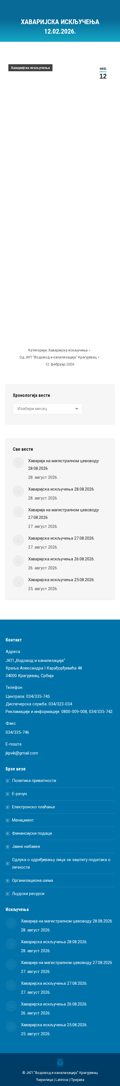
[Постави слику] (18, 462)
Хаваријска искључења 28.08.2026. (61, 489)
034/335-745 (38, 696)
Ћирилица (44, 1080)
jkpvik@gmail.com (22, 753)
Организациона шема (32, 880)
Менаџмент (23, 820)
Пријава (77, 1080)
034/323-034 (60, 704)
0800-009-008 (74, 711)
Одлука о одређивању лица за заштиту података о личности (61, 863)
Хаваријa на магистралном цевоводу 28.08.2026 (63, 464)
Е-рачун (19, 793)
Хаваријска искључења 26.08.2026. (61, 559)
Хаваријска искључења (30, 68)
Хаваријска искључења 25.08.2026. (61, 579)
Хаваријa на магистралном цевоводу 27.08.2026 (63, 513)
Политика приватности (34, 780)
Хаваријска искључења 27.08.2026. (61, 538)
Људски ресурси (28, 893)
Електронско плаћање (33, 806)
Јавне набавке (26, 846)
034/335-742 (100, 711)
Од (58, 357)
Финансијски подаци (32, 833)
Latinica (62, 1080)
